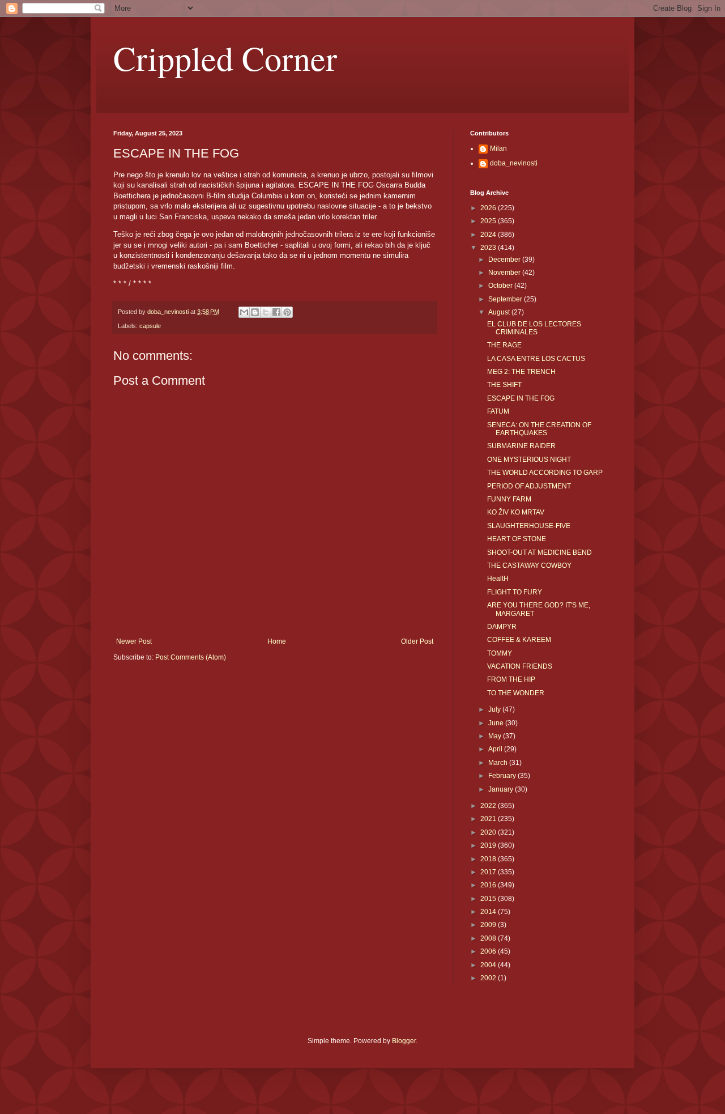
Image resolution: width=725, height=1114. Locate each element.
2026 (489, 208)
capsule (150, 325)
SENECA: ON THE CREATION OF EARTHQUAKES (539, 429)
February (503, 776)
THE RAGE (504, 345)
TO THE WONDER (515, 693)
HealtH (498, 578)
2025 (489, 221)
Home (276, 641)
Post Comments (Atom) (190, 657)
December (505, 259)
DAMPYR (502, 627)
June (496, 723)
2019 (489, 845)
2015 (489, 899)
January (501, 789)
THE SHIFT (504, 385)
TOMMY (499, 653)
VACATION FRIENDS (519, 666)
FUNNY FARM (509, 499)
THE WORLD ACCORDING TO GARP (545, 473)
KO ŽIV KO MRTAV (515, 512)
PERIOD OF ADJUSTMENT (529, 486)
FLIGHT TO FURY (514, 592)
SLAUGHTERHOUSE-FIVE (528, 526)
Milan (498, 148)
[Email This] (244, 312)
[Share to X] (265, 312)
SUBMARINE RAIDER (521, 446)
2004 (489, 965)
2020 (489, 832)
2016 (489, 885)
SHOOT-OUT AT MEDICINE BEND (539, 552)
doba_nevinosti (514, 163)
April (496, 749)
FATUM (498, 411)
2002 (489, 978)
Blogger (404, 1041)
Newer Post (134, 641)
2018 (489, 859)
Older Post (417, 641)
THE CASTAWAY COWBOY (529, 565)
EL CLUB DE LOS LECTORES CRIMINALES (534, 328)
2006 (489, 951)
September (506, 299)
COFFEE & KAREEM (519, 640)
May (495, 736)
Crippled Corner (225, 57)
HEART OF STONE (516, 539)
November (505, 273)
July (495, 709)
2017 (489, 872)
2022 (489, 806)
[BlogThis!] (255, 312)
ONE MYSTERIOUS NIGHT (529, 460)
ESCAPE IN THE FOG (521, 398)
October (501, 286)
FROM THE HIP (511, 679)
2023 (489, 248)
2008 (489, 938)
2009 (489, 925)
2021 (489, 819)
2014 (489, 912)
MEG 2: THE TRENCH (521, 372)
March (498, 763)
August (499, 312)
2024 (489, 235)
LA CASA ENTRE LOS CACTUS (536, 359)
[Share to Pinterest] (287, 312)
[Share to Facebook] (276, 312)
